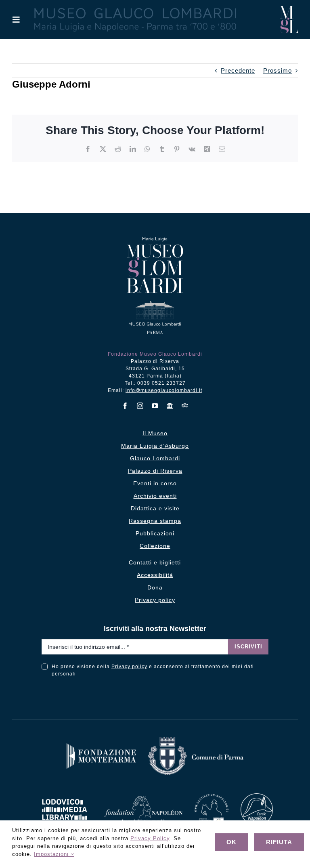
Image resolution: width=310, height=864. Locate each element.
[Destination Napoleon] (211, 796)
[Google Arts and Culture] (170, 406)
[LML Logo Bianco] (64, 796)
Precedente (238, 70)
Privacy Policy (150, 838)
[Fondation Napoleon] (143, 798)
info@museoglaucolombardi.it (164, 390)
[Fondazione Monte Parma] (101, 746)
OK (231, 842)
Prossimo (277, 70)
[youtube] (155, 406)
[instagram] (140, 406)
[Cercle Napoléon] (257, 796)
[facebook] (125, 406)
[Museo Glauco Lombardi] (289, 9)
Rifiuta (279, 842)
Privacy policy (129, 666)
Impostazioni (52, 854)
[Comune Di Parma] (195, 739)
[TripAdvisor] (185, 405)
